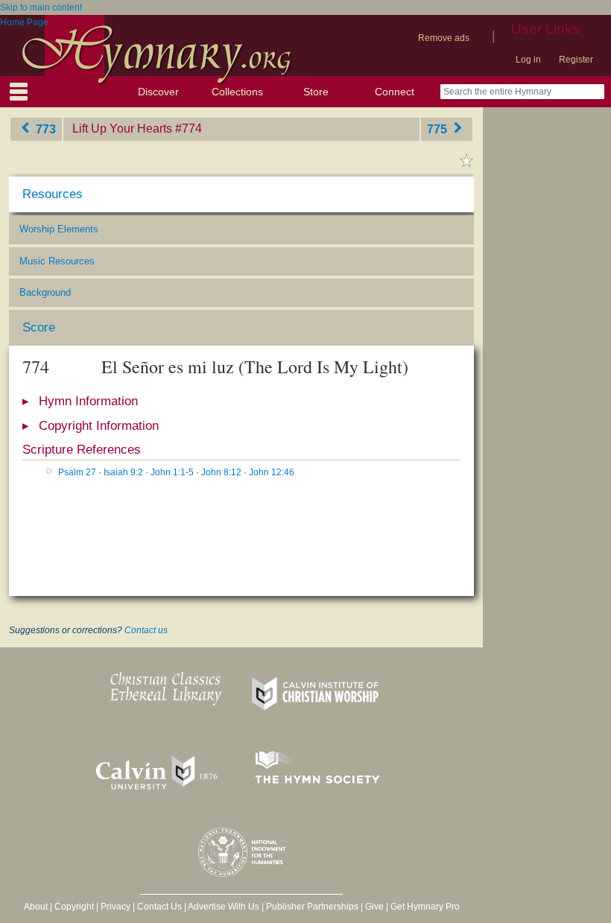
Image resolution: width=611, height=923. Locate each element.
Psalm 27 (77, 472)
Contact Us (159, 906)
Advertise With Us (223, 906)
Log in (528, 59)
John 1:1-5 (172, 472)
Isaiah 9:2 (123, 472)
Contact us (146, 630)
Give (374, 906)
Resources (52, 194)
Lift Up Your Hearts (122, 128)
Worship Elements (58, 229)
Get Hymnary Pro (425, 906)
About (36, 906)
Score (38, 327)
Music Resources (57, 261)
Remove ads (443, 38)
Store (316, 92)
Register (576, 59)
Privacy (115, 906)
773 (44, 128)
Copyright (74, 906)
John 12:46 (271, 472)
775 (438, 128)
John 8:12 (221, 472)
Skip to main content (41, 7)
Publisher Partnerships (312, 906)
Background (45, 292)
